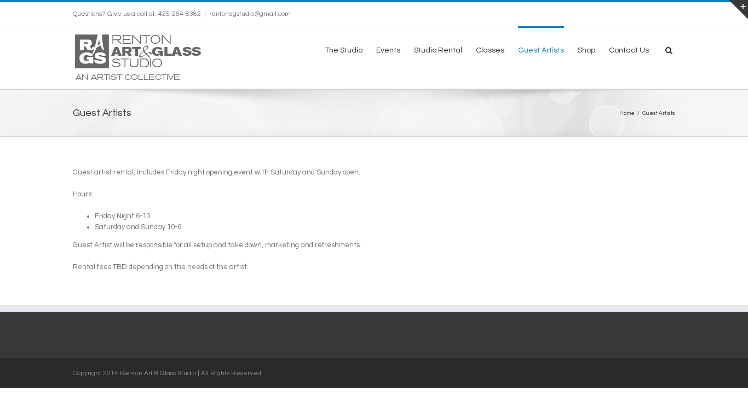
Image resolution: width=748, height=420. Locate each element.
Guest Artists (541, 50)
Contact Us (629, 50)
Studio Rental (438, 50)
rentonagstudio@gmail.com (250, 14)
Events (388, 50)
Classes (490, 50)
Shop (586, 50)
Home (627, 113)
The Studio (344, 50)
